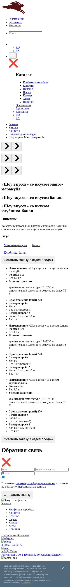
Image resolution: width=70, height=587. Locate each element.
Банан (36, 245)
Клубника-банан (15, 252)
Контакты (15, 25)
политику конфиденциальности (35, 483)
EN (18, 50)
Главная (13, 124)
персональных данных (32, 486)
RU (18, 47)
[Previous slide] (6, 146)
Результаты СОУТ (12, 554)
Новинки (28, 101)
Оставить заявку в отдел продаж (28, 260)
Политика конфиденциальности (43, 554)
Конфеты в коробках (35, 82)
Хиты (26, 98)
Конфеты (28, 85)
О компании (16, 18)
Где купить (15, 22)
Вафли (27, 92)
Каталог (13, 127)
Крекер (27, 95)
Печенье (28, 88)
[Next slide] (16, 146)
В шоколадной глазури (22, 134)
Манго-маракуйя (15, 245)
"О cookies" (26, 582)
